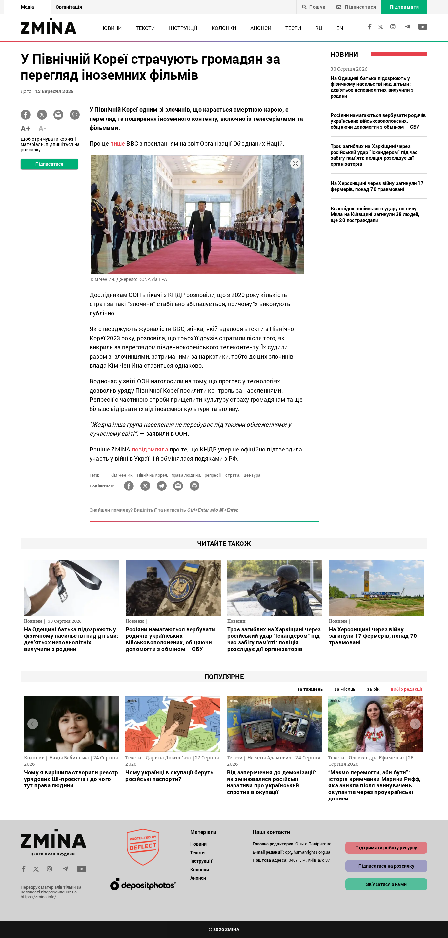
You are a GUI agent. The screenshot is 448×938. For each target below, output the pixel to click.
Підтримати (404, 7)
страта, (232, 475)
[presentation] (32, 724)
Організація (69, 7)
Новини (111, 28)
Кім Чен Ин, (121, 475)
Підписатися (360, 7)
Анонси (260, 28)
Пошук (317, 6)
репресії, (213, 475)
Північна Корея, (152, 475)
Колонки (224, 28)
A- (42, 128)
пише (117, 143)
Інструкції (183, 28)
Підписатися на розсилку (386, 866)
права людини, (186, 475)
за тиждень (310, 689)
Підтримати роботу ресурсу (386, 847)
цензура (252, 475)
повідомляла (150, 449)
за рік (373, 689)
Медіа (27, 7)
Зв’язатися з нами (386, 884)
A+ (25, 128)
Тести (293, 28)
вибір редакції (406, 689)
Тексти (145, 28)
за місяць (345, 689)
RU (318, 28)
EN (339, 28)
